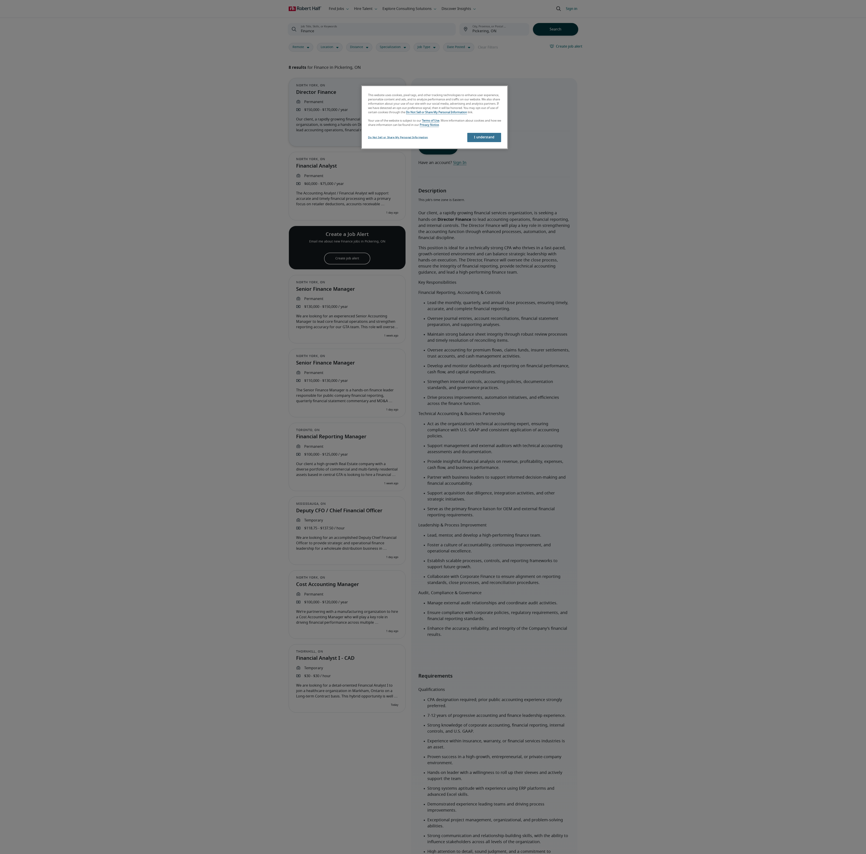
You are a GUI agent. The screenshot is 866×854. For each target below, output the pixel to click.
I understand (484, 137)
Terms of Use (430, 120)
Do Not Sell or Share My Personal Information (436, 112)
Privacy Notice (429, 125)
